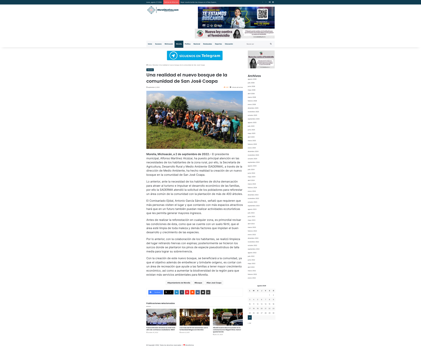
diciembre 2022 (253, 238)
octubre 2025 (252, 115)
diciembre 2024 (253, 151)
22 (269, 308)
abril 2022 (251, 267)
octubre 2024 (252, 158)
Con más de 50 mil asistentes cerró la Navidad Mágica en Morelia (194, 329)
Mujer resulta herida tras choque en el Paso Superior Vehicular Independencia (207, 2)
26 (258, 313)
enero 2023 (252, 234)
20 (261, 308)
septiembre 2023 (254, 205)
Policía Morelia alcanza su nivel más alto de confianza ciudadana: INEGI (160, 329)
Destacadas (207, 44)
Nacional (197, 44)
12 (257, 304)
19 (257, 308)
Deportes (218, 44)
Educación (229, 44)
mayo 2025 (251, 133)
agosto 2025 (252, 122)
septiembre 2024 (254, 162)
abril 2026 (251, 93)
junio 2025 (251, 130)
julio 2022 (251, 256)
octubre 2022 (252, 245)
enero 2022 (252, 278)
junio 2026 (251, 86)
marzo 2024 (252, 184)
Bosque (199, 283)
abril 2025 (251, 137)
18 (253, 308)
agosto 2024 (252, 166)
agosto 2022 (252, 252)
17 (250, 308)
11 (253, 304)
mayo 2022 (251, 263)
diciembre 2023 (253, 195)
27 (261, 313)
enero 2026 (252, 104)
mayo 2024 (251, 177)
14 (265, 304)
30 (273, 313)
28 (265, 313)
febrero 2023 (252, 231)
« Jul (249, 323)
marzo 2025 (252, 140)
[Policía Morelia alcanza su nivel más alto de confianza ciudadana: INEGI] (161, 317)
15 (269, 304)
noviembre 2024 (253, 155)
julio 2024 (251, 169)
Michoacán (169, 44)
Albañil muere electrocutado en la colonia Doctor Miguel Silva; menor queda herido (227, 330)
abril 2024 (251, 180)
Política (187, 44)
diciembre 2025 (253, 108)
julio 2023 (251, 213)
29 (269, 313)
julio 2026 (251, 83)
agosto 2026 (252, 79)
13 (261, 304)
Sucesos (158, 44)
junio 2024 (251, 173)
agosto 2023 (252, 209)
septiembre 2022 (254, 249)
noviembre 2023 (253, 198)
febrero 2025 (252, 144)
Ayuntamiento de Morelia (179, 283)
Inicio (150, 44)
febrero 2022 (252, 274)
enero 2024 (252, 191)
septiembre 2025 (254, 119)
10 (250, 304)
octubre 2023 (252, 202)
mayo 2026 (251, 90)
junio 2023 (251, 216)
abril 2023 (251, 224)
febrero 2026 (252, 101)
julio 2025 (251, 126)
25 (254, 313)
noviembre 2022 (253, 242)
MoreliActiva (189, 345)
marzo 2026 (252, 97)
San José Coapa (214, 283)
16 (273, 304)
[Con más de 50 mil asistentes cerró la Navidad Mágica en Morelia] (195, 317)
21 (265, 308)
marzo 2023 (252, 227)
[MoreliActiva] (162, 10)
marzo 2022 (252, 271)
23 (273, 308)
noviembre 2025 (253, 111)
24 (250, 313)
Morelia (179, 44)
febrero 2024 (252, 187)
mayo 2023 (251, 220)
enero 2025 (252, 148)
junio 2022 (251, 260)
